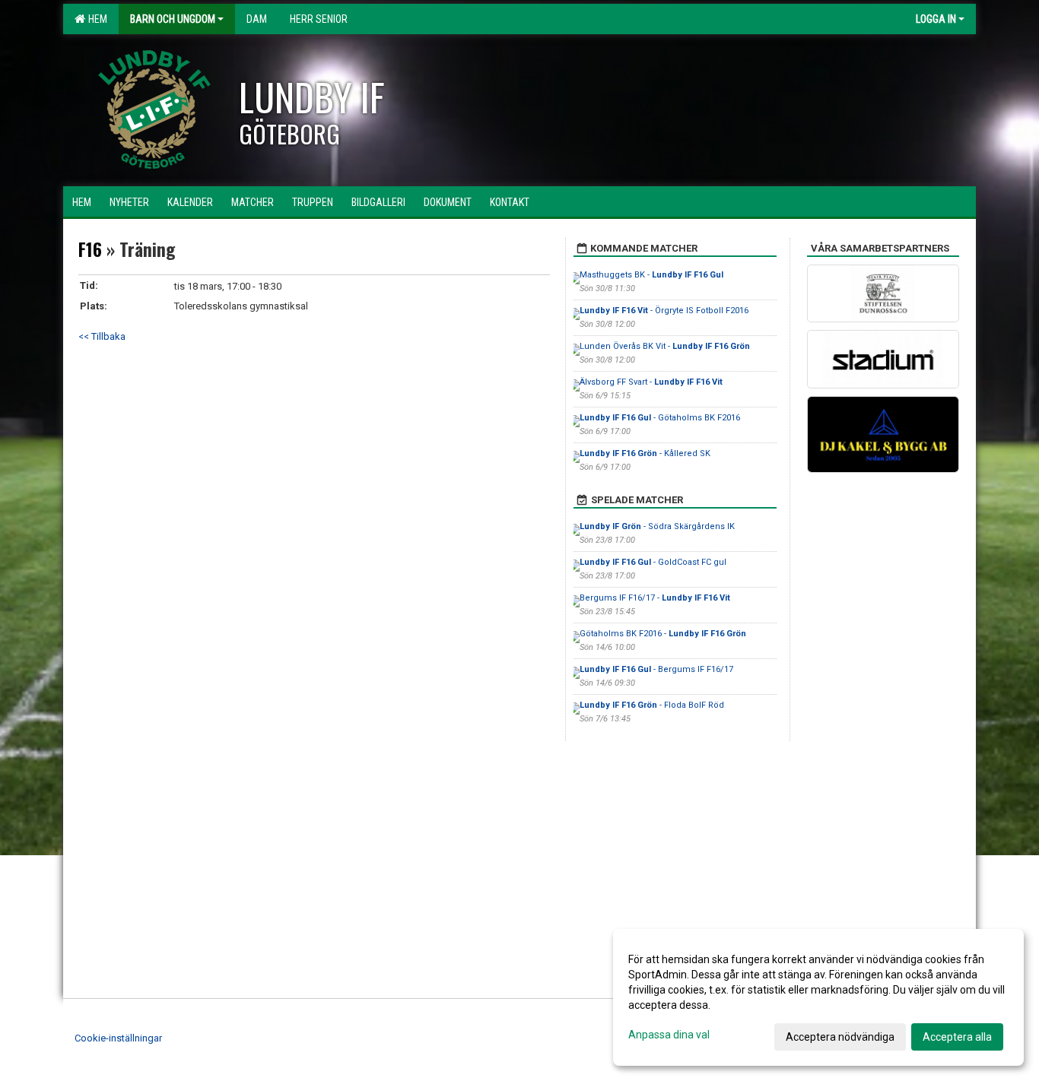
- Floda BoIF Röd (652, 705)
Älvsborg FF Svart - (651, 382)
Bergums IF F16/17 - (655, 598)
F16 (90, 249)
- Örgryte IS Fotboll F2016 (664, 310)
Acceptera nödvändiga (840, 1037)
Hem (95, 19)
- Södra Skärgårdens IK (657, 526)
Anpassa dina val (669, 1035)
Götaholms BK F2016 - (663, 634)
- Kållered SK (645, 453)
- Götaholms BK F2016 (660, 418)
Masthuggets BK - (651, 275)
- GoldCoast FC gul (653, 562)
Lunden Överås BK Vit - (665, 346)
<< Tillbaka (102, 336)
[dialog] (818, 997)
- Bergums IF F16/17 (656, 669)
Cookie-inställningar (118, 1038)
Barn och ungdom (172, 19)
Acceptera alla (957, 1037)
